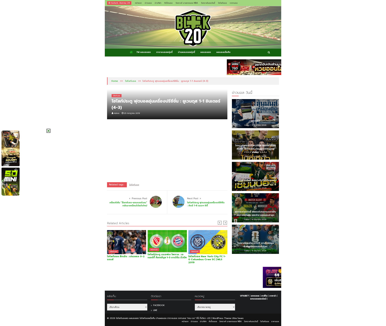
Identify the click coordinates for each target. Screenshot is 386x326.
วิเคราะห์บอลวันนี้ (208, 3)
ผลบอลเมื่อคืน (223, 52)
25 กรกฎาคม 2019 (132, 113)
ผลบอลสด (205, 52)
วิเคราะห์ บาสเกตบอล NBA (187, 3)
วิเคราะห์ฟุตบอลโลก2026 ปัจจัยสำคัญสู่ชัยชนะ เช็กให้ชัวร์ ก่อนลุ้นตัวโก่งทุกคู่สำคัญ (255, 149)
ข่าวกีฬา (158, 3)
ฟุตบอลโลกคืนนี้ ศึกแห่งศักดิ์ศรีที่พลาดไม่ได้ (255, 182)
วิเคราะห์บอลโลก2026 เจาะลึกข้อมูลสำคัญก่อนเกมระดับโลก (255, 244)
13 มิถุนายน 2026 (259, 250)
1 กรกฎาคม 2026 (259, 156)
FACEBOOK (159, 305)
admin (116, 113)
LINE (155, 310)
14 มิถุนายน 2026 (258, 219)
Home (114, 81)
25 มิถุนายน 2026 (259, 188)
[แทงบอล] (255, 113)
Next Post (192, 198)
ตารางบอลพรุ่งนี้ (164, 52)
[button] (48, 131)
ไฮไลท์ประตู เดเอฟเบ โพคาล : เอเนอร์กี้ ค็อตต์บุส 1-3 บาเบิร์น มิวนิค (167, 256)
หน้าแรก (138, 3)
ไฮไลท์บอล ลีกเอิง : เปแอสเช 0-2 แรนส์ (126, 258)
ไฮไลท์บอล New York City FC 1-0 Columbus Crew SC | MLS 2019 (207, 259)
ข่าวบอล (148, 3)
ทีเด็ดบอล (168, 3)
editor (247, 125)
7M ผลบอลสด (143, 52)
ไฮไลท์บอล (222, 3)
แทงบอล (255, 120)
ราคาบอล (233, 3)
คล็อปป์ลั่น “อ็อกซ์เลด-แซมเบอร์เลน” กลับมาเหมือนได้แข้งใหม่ (128, 204)
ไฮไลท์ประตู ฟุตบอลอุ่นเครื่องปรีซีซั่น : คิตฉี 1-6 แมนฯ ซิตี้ (206, 204)
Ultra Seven (238, 318)
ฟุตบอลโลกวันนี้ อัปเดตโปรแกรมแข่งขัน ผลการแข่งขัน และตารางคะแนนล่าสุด (255, 213)
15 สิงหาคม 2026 (259, 125)
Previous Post (139, 198)
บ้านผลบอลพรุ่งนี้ (186, 52)
